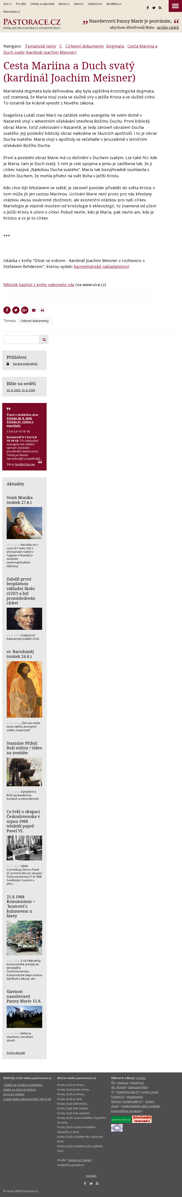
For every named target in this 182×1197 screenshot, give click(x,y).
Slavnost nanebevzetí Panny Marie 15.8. (24, 996)
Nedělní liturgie (25, 464)
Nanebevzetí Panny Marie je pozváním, (131, 21)
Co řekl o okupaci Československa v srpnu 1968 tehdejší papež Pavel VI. (23, 821)
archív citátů (168, 27)
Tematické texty (40, 46)
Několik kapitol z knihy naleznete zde (38, 284)
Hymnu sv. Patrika (79, 1160)
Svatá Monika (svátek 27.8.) (20, 500)
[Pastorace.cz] (31, 24)
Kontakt (91, 1176)
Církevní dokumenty (84, 46)
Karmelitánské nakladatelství (101, 266)
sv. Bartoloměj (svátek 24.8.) (20, 654)
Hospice (122, 1083)
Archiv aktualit (16, 1053)
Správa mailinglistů (25, 364)
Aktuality (15, 483)
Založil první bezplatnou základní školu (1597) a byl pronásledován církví (21, 591)
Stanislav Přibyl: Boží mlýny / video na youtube (24, 747)
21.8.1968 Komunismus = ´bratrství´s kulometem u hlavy (21, 906)
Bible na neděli (21, 383)
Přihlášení (16, 357)
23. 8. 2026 (28, 390)
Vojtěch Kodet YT (128, 1092)
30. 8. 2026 (13, 390)
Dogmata (115, 46)
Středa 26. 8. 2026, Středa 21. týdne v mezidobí (20, 421)
